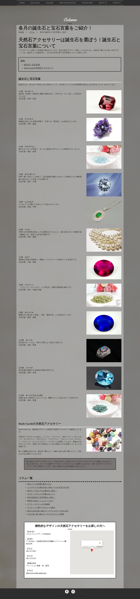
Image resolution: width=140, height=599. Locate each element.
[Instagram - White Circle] (73, 591)
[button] (87, 3)
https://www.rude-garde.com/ (36, 573)
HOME (21, 32)
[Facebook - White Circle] (67, 591)
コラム (32, 32)
